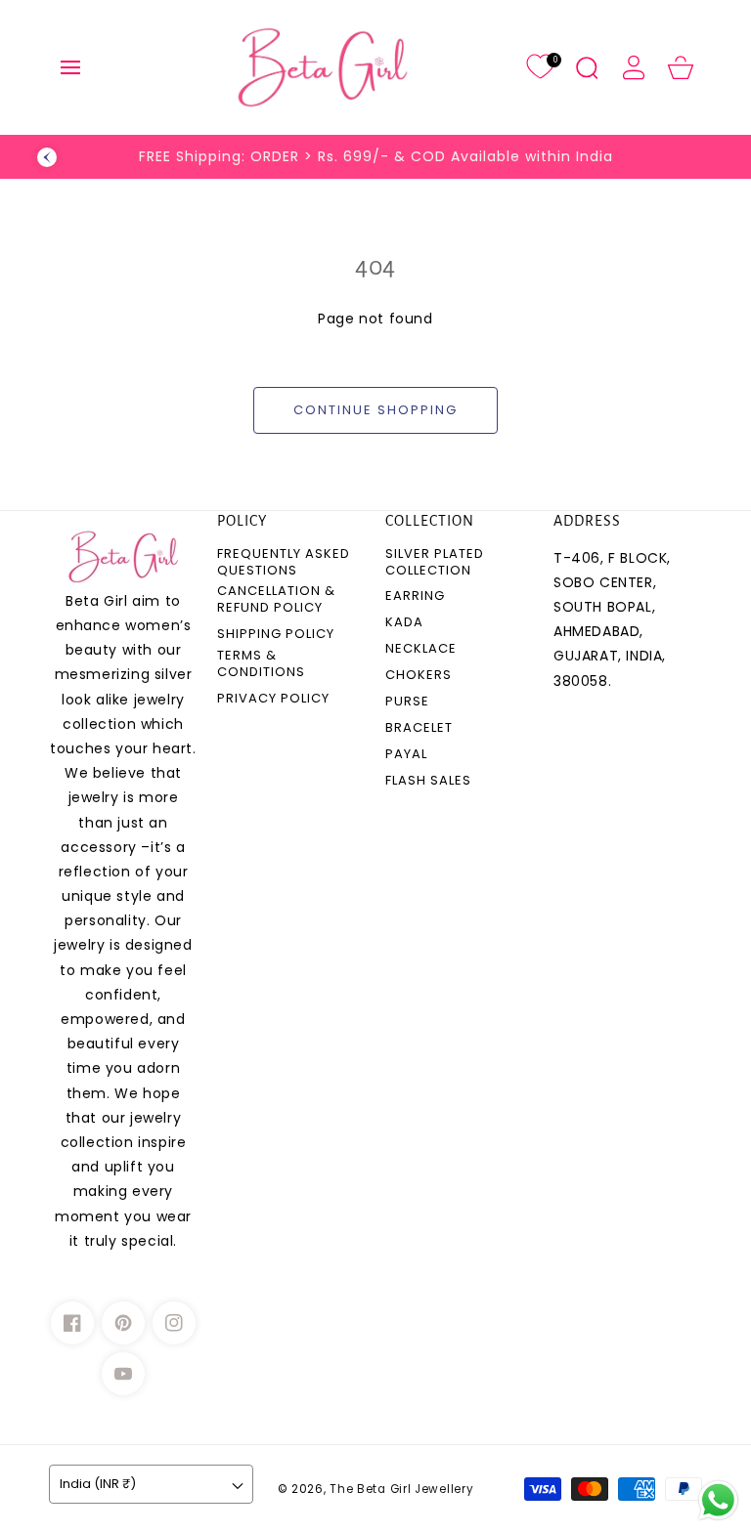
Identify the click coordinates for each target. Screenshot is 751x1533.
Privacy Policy (273, 699)
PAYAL (406, 754)
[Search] (586, 67)
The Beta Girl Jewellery (401, 1489)
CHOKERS (418, 675)
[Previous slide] (47, 157)
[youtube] (123, 1373)
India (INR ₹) (98, 1483)
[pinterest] (123, 1322)
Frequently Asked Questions (283, 562)
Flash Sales (428, 781)
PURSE (407, 702)
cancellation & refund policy (276, 600)
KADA (404, 623)
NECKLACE (421, 649)
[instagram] (174, 1322)
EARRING (415, 596)
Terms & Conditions (261, 664)
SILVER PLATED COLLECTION (434, 562)
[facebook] (72, 1322)
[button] (70, 67)
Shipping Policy (275, 634)
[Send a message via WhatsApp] (718, 1500)
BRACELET (419, 728)
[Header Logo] (322, 67)
